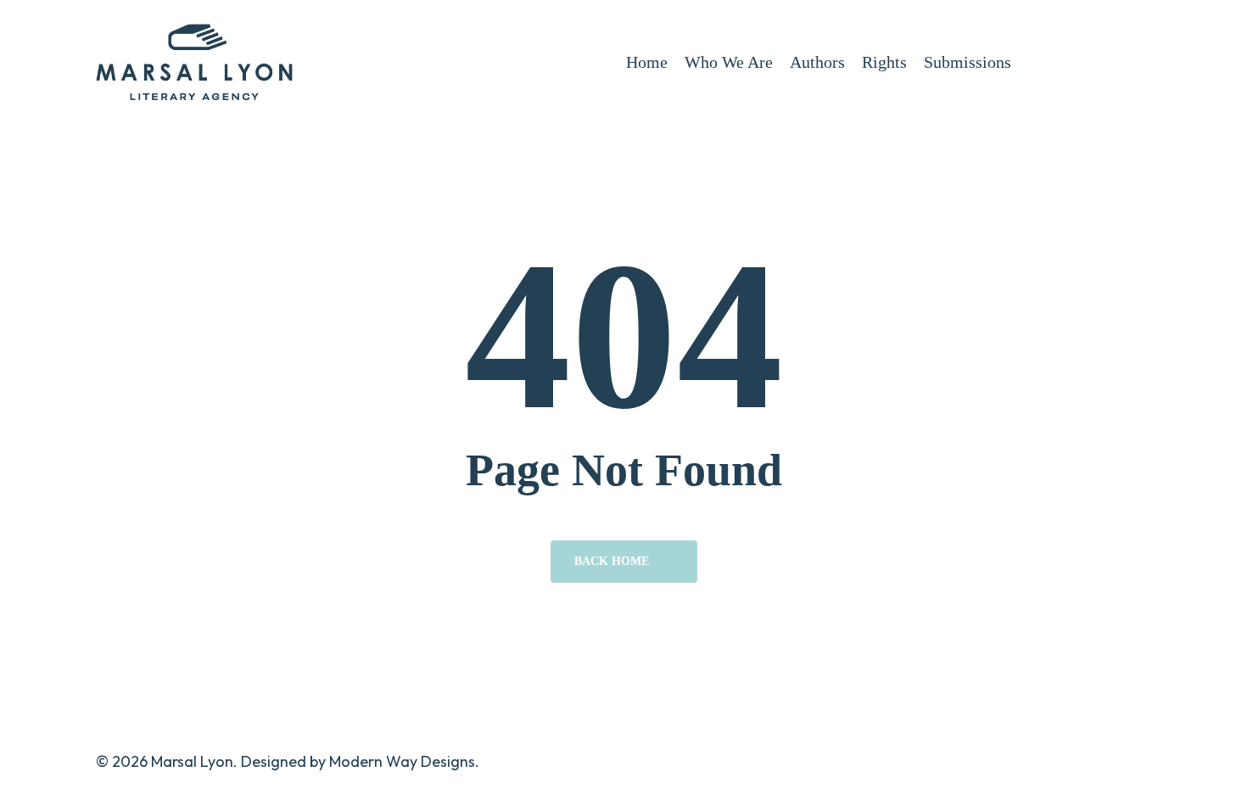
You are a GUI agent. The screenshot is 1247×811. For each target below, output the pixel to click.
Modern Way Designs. (404, 761)
